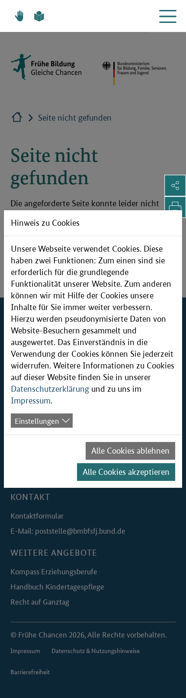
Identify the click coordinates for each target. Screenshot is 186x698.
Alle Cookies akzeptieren (126, 472)
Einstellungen (37, 420)
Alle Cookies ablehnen (130, 451)
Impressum (31, 401)
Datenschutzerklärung (50, 389)
